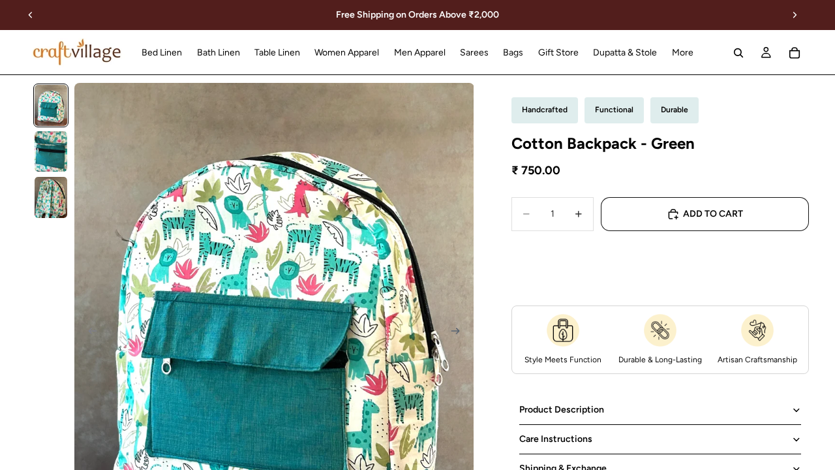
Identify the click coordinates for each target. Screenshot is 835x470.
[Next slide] (794, 15)
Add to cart (713, 213)
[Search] (738, 53)
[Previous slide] (30, 15)
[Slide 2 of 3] (51, 151)
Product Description (561, 409)
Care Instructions (555, 439)
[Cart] (794, 53)
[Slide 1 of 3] (51, 105)
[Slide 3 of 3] (51, 197)
